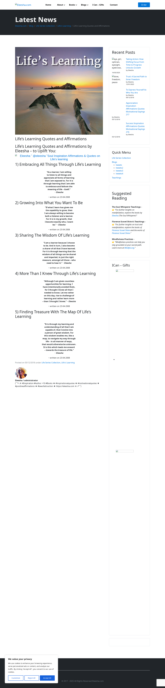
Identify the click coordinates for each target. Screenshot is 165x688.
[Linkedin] (82, 676)
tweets (119, 165)
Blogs (114, 162)
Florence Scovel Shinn (121, 230)
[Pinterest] (91, 676)
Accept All (47, 678)
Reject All (31, 678)
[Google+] (87, 676)
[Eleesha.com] (23, 5)
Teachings (116, 177)
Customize (16, 678)
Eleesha (115, 215)
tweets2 (119, 167)
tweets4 (119, 173)
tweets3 (119, 170)
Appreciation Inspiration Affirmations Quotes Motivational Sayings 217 (135, 109)
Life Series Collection (51, 362)
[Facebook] (74, 676)
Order (144, 4)
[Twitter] (78, 676)
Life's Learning (68, 362)
